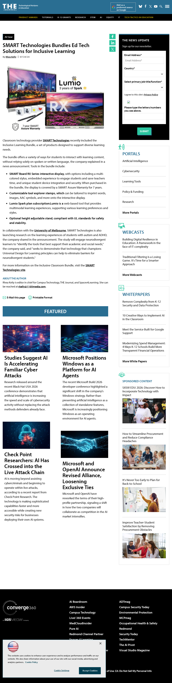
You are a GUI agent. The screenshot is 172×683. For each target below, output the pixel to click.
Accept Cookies (89, 670)
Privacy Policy (151, 94)
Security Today (128, 634)
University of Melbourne (50, 230)
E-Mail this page (16, 297)
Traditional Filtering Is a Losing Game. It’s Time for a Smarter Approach (141, 260)
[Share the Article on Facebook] (112, 36)
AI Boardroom (78, 602)
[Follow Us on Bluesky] (140, 6)
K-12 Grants (64, 17)
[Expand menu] (167, 7)
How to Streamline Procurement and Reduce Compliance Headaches (142, 437)
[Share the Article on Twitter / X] (112, 49)
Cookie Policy (31, 662)
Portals (131, 153)
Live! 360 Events (80, 618)
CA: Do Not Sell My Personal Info (133, 671)
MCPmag (125, 618)
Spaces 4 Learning (81, 639)
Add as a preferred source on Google (125, 7)
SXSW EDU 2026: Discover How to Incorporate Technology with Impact (143, 391)
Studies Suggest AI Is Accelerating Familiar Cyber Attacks (26, 366)
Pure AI (74, 629)
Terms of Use (106, 671)
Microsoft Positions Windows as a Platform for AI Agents (84, 366)
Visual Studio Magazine (134, 650)
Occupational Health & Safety (138, 623)
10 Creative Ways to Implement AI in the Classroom (143, 317)
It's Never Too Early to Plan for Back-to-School (141, 481)
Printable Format (42, 297)
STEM (93, 17)
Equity (110, 17)
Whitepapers (136, 294)
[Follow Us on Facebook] (145, 6)
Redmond (125, 629)
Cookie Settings (61, 670)
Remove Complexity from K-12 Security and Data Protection (141, 303)
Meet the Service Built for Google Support (143, 331)
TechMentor (127, 639)
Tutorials (47, 17)
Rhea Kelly (11, 56)
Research (80, 17)
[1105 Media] (19, 638)
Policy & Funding (132, 192)
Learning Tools (131, 181)
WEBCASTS (133, 232)
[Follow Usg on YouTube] (155, 6)
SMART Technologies (56, 140)
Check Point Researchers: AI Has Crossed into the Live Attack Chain (26, 463)
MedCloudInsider (80, 623)
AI (101, 17)
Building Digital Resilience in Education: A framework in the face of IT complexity (141, 243)
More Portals (130, 212)
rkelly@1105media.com (32, 286)
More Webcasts (132, 275)
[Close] (100, 643)
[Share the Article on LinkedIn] (112, 43)
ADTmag (124, 602)
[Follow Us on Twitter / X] (150, 6)
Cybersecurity (130, 171)
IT (119, 17)
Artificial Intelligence (135, 161)
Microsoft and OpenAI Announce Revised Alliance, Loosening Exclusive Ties (83, 475)
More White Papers (134, 361)
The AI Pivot (127, 645)
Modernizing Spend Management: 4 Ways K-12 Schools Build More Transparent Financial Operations (143, 346)
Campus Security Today (134, 607)
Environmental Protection (135, 612)
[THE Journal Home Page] (20, 6)
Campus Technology (82, 612)
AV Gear (9, 36)
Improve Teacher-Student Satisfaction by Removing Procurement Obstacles (138, 526)
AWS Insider (77, 607)
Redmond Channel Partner (86, 634)
